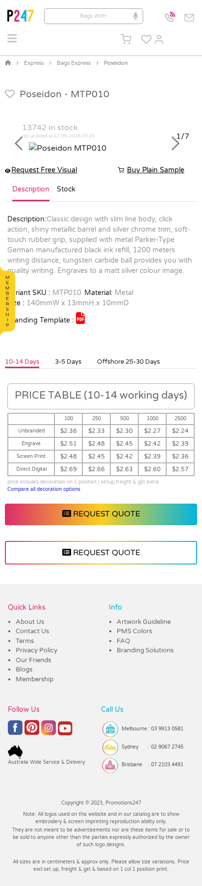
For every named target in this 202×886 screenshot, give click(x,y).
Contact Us (32, 631)
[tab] (31, 193)
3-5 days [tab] (68, 362)
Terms (25, 641)
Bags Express (74, 63)
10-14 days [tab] (22, 362)
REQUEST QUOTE (105, 514)
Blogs (24, 669)
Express (34, 63)
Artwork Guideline (144, 622)
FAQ (123, 641)
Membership (34, 679)
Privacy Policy (36, 650)
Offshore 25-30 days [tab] (128, 362)
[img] (80, 318)
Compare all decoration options (43, 489)
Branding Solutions (145, 650)
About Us (30, 622)
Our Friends (33, 660)
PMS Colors (134, 631)
